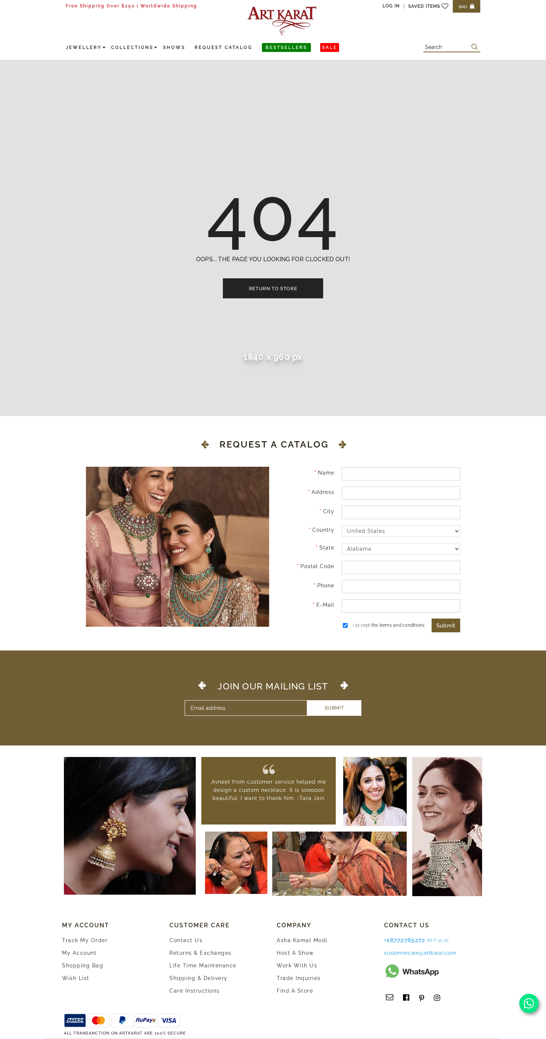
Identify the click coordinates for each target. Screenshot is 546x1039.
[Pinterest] (421, 997)
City (328, 511)
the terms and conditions (398, 625)
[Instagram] (437, 997)
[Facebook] (406, 997)
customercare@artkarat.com (420, 953)
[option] (268, 790)
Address (323, 492)
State (326, 548)
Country (323, 530)
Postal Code (317, 566)
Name (326, 473)
